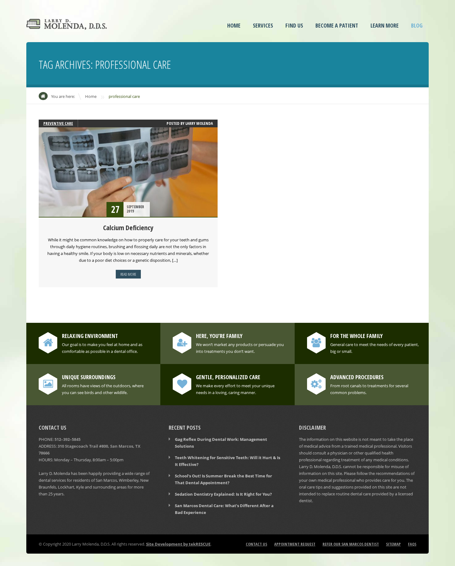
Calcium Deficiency (128, 227)
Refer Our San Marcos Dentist (351, 544)
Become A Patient (336, 25)
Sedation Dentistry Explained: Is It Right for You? (223, 494)
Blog (416, 25)
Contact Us (256, 544)
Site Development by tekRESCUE (178, 544)
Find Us (294, 25)
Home (233, 25)
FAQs (412, 544)
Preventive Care (58, 123)
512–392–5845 (67, 439)
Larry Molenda (199, 123)
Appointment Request (294, 544)
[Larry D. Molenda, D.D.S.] (66, 25)
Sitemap (393, 544)
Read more (128, 274)
